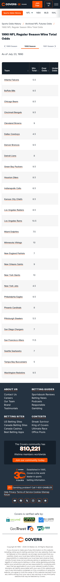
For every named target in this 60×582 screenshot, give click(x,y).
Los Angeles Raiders (14, 210)
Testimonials (11, 408)
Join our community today (30, 460)
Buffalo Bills (9, 90)
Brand (7, 404)
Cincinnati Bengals (13, 112)
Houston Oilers (11, 177)
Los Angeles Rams (13, 221)
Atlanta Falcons (11, 80)
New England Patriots (14, 253)
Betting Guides (43, 389)
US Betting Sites (13, 421)
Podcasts (37, 401)
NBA (38, 12)
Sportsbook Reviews (43, 394)
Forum (7, 494)
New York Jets (11, 286)
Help (6, 492)
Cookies (37, 492)
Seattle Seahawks (13, 351)
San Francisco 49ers (14, 340)
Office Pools (38, 432)
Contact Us (10, 394)
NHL (54, 12)
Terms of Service (25, 492)
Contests (39, 416)
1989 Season (11, 46)
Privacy (12, 492)
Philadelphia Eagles (13, 296)
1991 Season (48, 46)
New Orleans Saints (13, 264)
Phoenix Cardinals (12, 307)
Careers (8, 397)
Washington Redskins (14, 372)
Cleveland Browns (13, 123)
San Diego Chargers (13, 329)
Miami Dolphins (11, 231)
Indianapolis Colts (12, 188)
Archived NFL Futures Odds (38, 23)
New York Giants (12, 275)
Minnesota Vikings (13, 242)
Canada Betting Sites (15, 425)
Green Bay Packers (13, 166)
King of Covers (40, 425)
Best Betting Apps (14, 432)
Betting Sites (14, 416)
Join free (37, 4)
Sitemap (45, 492)
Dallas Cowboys (12, 134)
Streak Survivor (40, 421)
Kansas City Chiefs (13, 199)
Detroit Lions (10, 155)
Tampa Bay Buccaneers (15, 362)
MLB (46, 12)
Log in (48, 4)
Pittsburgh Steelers (13, 318)
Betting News (39, 397)
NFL (28, 12)
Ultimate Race (39, 428)
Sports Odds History (11, 23)
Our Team (9, 401)
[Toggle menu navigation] (56, 4)
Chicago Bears (11, 101)
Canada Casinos (13, 428)
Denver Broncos (12, 145)
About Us (11, 389)
